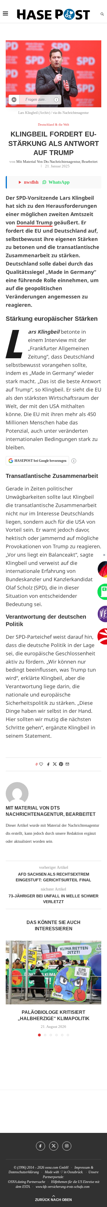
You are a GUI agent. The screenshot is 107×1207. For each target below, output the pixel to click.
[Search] (102, 14)
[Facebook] (40, 1146)
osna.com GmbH (56, 1168)
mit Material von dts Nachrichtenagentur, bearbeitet (57, 161)
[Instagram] (66, 1146)
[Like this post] (41, 764)
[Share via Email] (67, 764)
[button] (10, 988)
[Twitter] (53, 1146)
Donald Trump (35, 222)
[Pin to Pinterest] (61, 764)
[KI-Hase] (14, 99)
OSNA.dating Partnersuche (26, 1182)
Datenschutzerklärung (24, 1172)
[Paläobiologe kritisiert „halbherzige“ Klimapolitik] (53, 972)
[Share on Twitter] (55, 764)
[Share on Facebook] (49, 764)
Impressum (82, 1168)
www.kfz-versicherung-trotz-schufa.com (63, 1187)
